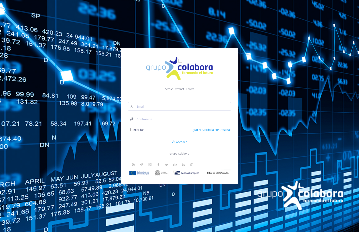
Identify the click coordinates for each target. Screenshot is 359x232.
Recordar (138, 130)
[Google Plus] (175, 165)
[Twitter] (167, 165)
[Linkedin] (183, 165)
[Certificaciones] (150, 165)
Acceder (181, 142)
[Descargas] (142, 165)
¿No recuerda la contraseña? (211, 130)
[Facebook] (158, 165)
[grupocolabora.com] (133, 165)
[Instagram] (191, 165)
